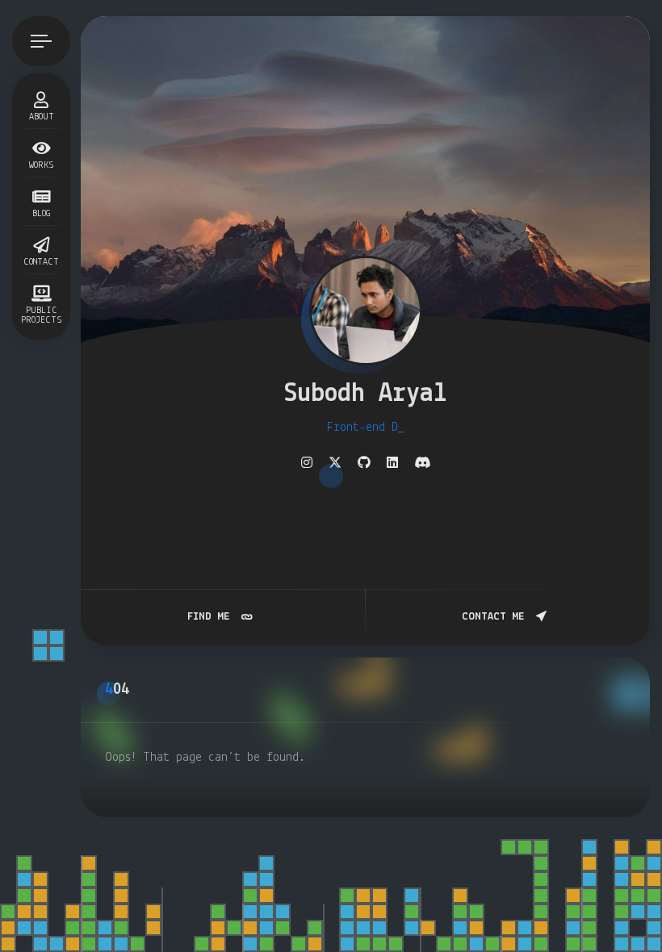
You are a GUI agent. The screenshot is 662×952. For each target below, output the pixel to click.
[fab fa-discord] (422, 463)
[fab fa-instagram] (306, 463)
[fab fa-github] (364, 463)
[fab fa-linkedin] (392, 463)
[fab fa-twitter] (335, 463)
